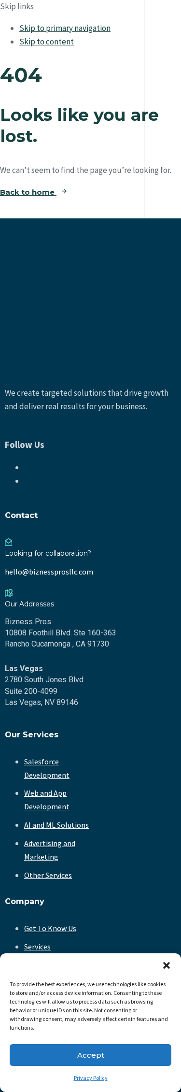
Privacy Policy (91, 1077)
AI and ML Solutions (56, 825)
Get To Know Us (50, 928)
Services (37, 946)
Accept (90, 1055)
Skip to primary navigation (65, 28)
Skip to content (46, 41)
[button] (166, 965)
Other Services (48, 875)
